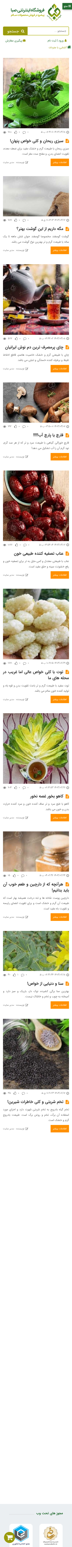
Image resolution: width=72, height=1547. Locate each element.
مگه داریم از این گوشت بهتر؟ (40, 229)
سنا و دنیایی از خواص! (45, 983)
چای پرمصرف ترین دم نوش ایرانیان (34, 347)
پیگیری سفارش (13, 40)
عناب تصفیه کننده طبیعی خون (38, 553)
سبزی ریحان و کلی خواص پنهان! (36, 141)
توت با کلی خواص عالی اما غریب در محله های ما (36, 675)
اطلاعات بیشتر (60, 162)
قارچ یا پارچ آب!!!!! (48, 435)
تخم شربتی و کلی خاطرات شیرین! (35, 1102)
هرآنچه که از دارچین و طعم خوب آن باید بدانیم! (36, 887)
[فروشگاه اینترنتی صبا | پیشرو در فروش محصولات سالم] (36, 13)
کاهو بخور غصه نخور (46, 796)
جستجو (13, 31)
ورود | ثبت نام (56, 40)
